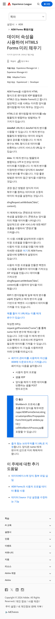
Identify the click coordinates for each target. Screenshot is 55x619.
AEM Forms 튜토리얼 (22, 29)
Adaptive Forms (19, 77)
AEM (20, 24)
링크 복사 (25, 61)
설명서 (10, 24)
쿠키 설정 (10, 606)
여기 (25, 250)
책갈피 (13, 61)
